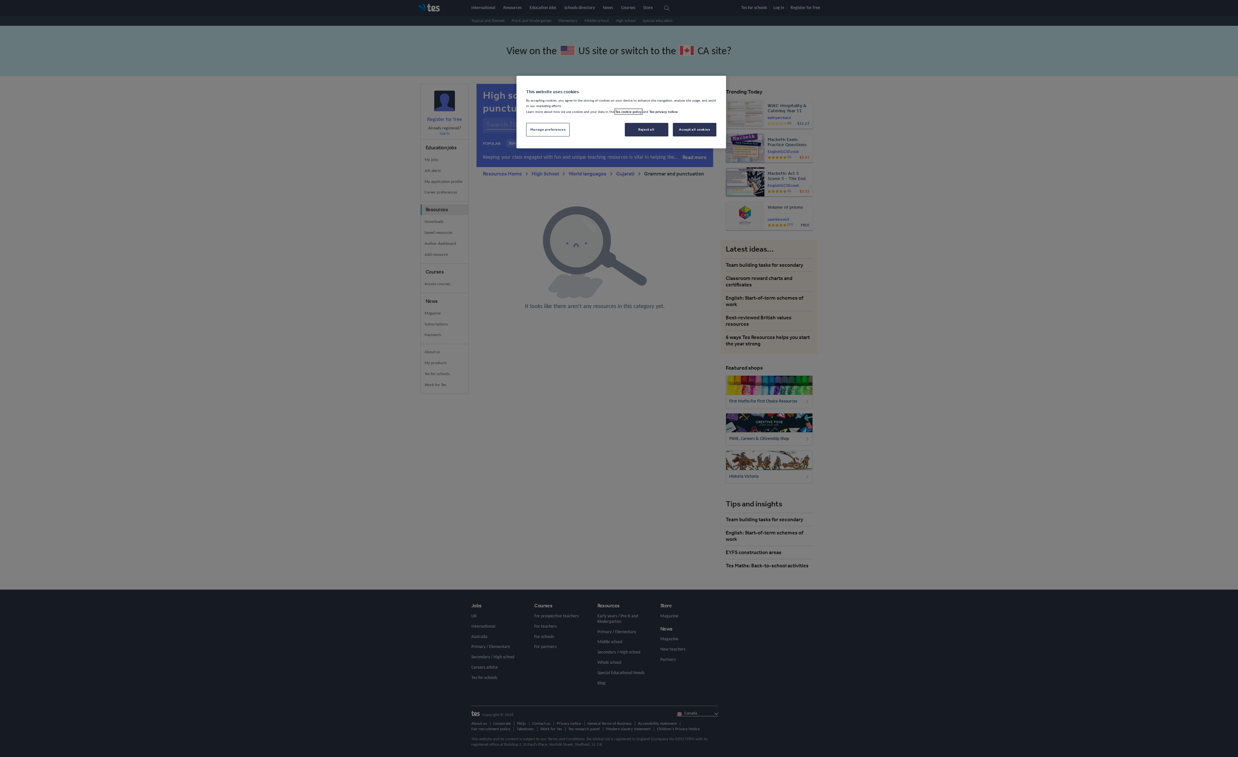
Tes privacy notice (663, 111)
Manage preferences (547, 129)
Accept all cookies (694, 129)
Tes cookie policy (628, 111)
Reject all (646, 129)
